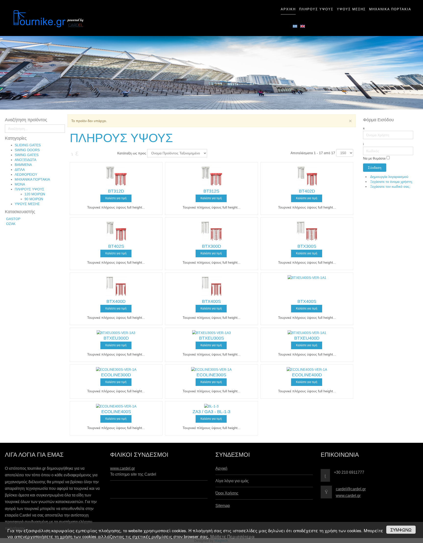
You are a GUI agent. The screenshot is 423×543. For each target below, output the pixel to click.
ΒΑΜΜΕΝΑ (23, 165)
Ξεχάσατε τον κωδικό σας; (390, 186)
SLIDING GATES (28, 145)
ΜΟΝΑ (20, 184)
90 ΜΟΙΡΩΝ (33, 199)
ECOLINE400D (307, 374)
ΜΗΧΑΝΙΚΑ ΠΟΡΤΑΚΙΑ (32, 179)
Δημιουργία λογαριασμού (389, 177)
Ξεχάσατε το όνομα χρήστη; (391, 182)
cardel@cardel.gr (351, 489)
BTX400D (116, 301)
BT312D (116, 191)
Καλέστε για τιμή (116, 198)
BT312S (211, 191)
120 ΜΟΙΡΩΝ (34, 194)
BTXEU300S (211, 338)
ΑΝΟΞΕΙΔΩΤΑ (25, 160)
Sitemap (222, 506)
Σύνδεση (374, 168)
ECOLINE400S (116, 411)
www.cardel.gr (122, 468)
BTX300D (211, 246)
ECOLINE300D (116, 374)
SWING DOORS (27, 150)
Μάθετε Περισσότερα (232, 536)
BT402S (116, 246)
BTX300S (306, 246)
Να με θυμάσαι (374, 158)
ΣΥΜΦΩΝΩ (400, 530)
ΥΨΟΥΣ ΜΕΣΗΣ (27, 204)
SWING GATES (26, 155)
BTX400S (211, 301)
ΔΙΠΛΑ (20, 170)
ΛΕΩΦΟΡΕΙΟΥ (26, 174)
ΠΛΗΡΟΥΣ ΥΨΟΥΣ (29, 189)
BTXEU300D (116, 338)
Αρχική (221, 468)
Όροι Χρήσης (226, 493)
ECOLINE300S (211, 374)
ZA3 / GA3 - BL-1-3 (211, 411)
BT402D (307, 191)
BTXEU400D (306, 338)
